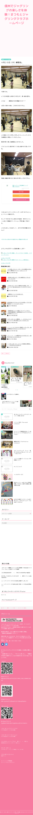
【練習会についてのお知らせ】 (15, 294)
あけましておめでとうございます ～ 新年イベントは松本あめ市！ (16, 576)
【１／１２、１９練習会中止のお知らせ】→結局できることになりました (19, 336)
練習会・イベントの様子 (6, 59)
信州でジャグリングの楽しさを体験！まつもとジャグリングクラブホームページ (16, 14)
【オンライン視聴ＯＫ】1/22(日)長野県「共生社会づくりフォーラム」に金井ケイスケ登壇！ (17, 568)
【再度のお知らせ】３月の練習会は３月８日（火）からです (18, 278)
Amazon (21, 195)
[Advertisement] (16, 42)
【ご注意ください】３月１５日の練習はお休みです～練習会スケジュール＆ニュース (19, 270)
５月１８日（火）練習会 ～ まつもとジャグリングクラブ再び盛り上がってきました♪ (19, 319)
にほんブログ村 (5, 258)
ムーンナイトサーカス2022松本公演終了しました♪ (15, 581)
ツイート (3, 595)
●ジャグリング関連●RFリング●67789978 (20, 186)
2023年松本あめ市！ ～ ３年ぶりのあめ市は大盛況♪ (16, 572)
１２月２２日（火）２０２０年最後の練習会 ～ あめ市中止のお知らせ (19, 344)
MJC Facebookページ (9, 600)
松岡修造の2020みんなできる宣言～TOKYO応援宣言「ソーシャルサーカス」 (19, 303)
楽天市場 (21, 192)
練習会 (8, 353)
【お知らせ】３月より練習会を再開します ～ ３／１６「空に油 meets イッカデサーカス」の (20, 287)
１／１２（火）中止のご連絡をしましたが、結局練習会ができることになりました (19, 328)
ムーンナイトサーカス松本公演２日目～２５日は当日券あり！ (16, 584)
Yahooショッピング (21, 199)
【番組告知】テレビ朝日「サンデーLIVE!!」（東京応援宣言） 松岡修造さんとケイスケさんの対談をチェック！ (19, 312)
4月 (3, 353)
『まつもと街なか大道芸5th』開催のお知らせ (14, 239)
